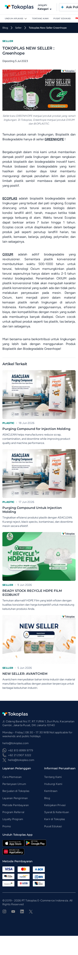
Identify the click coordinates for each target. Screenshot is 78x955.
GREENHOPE (54, 139)
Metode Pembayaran (15, 805)
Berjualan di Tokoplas (15, 791)
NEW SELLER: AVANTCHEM (24, 674)
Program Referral (13, 812)
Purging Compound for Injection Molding (36, 429)
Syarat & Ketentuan (56, 812)
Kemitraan (50, 791)
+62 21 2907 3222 (19, 755)
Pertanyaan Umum (14, 784)
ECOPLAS (9, 198)
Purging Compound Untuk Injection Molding (32, 510)
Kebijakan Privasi (55, 805)
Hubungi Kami (53, 784)
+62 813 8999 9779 (20, 750)
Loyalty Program (12, 819)
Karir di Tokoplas (54, 819)
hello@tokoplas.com (21, 760)
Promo (6, 826)
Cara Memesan (12, 777)
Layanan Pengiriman (15, 798)
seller (18, 27)
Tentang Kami (40, 18)
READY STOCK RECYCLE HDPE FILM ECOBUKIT (32, 593)
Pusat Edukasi (62, 18)
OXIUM (7, 254)
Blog (47, 798)
